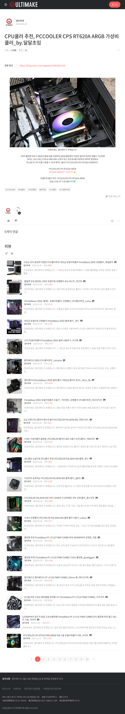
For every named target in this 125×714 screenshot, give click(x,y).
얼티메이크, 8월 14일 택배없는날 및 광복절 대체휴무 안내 (37, 678)
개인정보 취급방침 (32, 688)
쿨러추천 (42, 189)
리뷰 (8, 246)
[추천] (8, 221)
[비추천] (16, 221)
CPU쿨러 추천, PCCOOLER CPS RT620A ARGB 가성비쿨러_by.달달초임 (62, 39)
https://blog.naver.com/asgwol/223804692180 (42, 65)
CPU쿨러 (52, 189)
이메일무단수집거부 (52, 688)
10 (87, 659)
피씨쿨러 (21, 189)
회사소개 (6, 688)
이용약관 (17, 688)
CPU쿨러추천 (64, 189)
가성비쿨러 (32, 189)
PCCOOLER (10, 189)
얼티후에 (20, 20)
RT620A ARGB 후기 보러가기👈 (62, 171)
